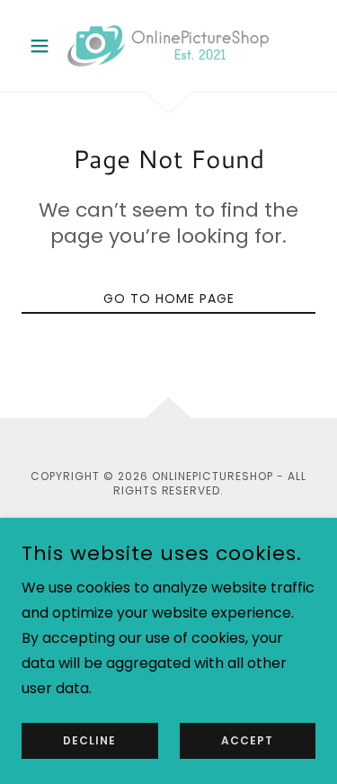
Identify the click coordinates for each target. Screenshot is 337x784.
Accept (247, 740)
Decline (89, 740)
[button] (44, 46)
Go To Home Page (169, 298)
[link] (168, 45)
